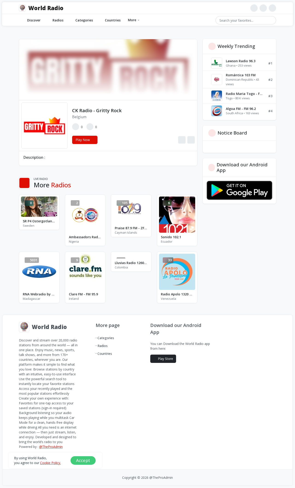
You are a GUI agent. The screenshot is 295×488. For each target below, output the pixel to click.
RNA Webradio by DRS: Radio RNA (39, 294)
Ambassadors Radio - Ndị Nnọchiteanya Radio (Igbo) (85, 237)
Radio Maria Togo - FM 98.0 (245, 93)
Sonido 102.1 (171, 237)
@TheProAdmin (51, 446)
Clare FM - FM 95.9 (83, 294)
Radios (58, 20)
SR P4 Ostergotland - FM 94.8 (39, 221)
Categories (84, 20)
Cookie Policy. (50, 463)
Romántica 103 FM (241, 75)
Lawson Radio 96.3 (240, 61)
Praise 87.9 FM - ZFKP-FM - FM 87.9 (131, 228)
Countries (113, 20)
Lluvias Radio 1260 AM (131, 263)
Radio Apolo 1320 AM (177, 294)
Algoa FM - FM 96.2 (241, 108)
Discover (34, 20)
